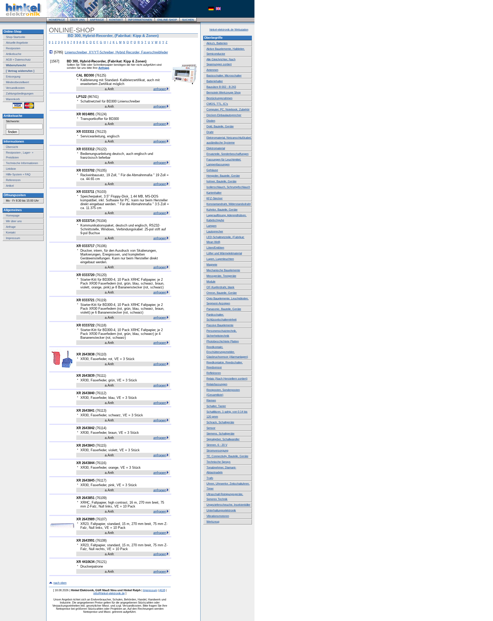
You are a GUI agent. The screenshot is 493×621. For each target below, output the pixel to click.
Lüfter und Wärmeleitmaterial (224, 253)
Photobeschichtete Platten (222, 341)
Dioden (210, 120)
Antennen (212, 69)
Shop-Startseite (15, 37)
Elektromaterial (215, 148)
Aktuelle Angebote (17, 42)
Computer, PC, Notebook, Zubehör (228, 109)
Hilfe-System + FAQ (18, 174)
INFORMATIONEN (140, 19)
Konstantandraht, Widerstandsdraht (228, 203)
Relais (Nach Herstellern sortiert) (227, 378)
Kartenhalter (214, 192)
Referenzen (13, 180)
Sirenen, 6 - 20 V (216, 444)
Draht (209, 132)
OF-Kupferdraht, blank (220, 287)
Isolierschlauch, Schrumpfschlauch (228, 187)
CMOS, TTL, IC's (217, 103)
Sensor (210, 427)
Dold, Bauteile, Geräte (220, 126)
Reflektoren (213, 372)
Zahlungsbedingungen (19, 93)
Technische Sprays (218, 461)
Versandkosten (15, 87)
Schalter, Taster (216, 406)
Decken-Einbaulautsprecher (223, 115)
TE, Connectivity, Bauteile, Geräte (227, 456)
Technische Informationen (22, 163)
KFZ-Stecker (214, 198)
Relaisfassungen (216, 384)
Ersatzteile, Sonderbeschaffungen (227, 153)
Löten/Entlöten (215, 247)
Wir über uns (14, 221)
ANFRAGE (97, 19)
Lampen (211, 225)
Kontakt (10, 232)
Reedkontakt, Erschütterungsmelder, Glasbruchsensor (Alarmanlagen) (227, 351)
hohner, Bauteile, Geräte (221, 181)
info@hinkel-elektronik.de (109, 593)
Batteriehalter (214, 81)
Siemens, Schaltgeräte (220, 433)
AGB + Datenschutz (18, 59)
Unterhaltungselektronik (221, 510)
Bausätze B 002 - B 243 (221, 86)
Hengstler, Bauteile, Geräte (223, 175)
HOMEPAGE (57, 19)
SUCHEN (188, 19)
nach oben (60, 582)
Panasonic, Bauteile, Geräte (223, 308)
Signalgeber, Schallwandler (223, 439)
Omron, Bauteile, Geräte (221, 292)
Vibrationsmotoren (217, 516)
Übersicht (12, 146)
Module (210, 281)
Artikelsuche (13, 53)
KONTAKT (116, 19)
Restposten (13, 48)
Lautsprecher (214, 231)
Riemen (211, 400)
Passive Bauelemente (219, 325)
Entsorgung (13, 76)
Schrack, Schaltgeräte (220, 422)
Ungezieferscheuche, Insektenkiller (228, 504)
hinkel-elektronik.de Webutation (229, 29)
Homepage (13, 215)
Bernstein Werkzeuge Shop (223, 92)
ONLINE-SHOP (167, 19)
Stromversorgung (217, 450)
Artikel (10, 185)
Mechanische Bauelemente (223, 270)
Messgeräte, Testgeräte (221, 275)
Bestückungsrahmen (219, 98)
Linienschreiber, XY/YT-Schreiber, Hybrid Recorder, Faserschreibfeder (116, 52)
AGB (162, 590)
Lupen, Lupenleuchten (220, 258)
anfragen (159, 89)
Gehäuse (212, 170)
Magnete (211, 264)
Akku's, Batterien (216, 43)
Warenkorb (13, 99)
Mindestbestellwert (17, 82)
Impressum (13, 238)
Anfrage (11, 226)
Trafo (209, 477)
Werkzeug (212, 521)
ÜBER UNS (77, 19)
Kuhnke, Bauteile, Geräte (222, 209)
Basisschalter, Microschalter (224, 75)
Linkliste (11, 168)
